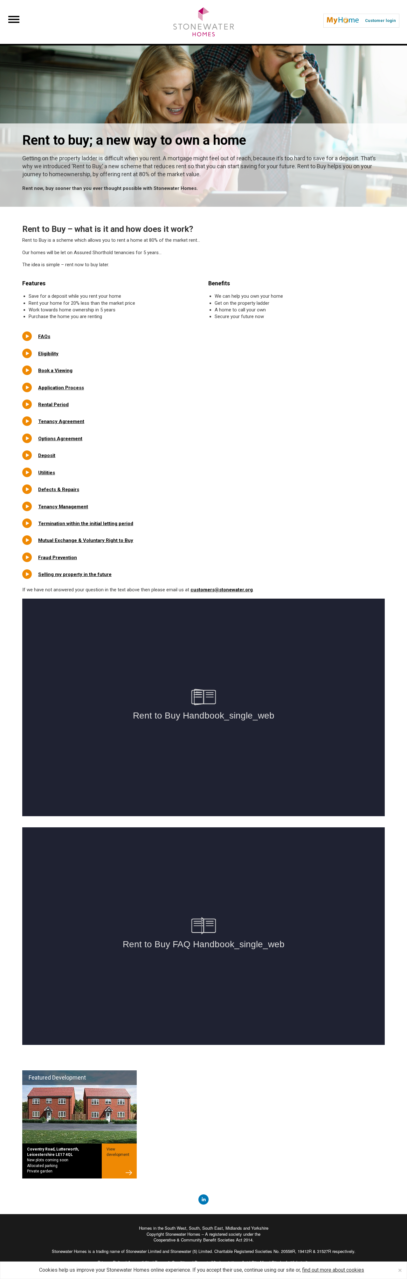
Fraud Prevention (57, 557)
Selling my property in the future (75, 574)
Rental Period (53, 404)
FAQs (44, 336)
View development (118, 1152)
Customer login (380, 20)
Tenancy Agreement (61, 421)
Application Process (61, 388)
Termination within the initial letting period (85, 523)
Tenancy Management (63, 507)
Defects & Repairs (58, 489)
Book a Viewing (55, 370)
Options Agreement (60, 438)
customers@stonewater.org (221, 590)
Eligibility (48, 354)
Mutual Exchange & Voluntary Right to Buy (85, 540)
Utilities (46, 473)
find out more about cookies (333, 1270)
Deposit (46, 455)
